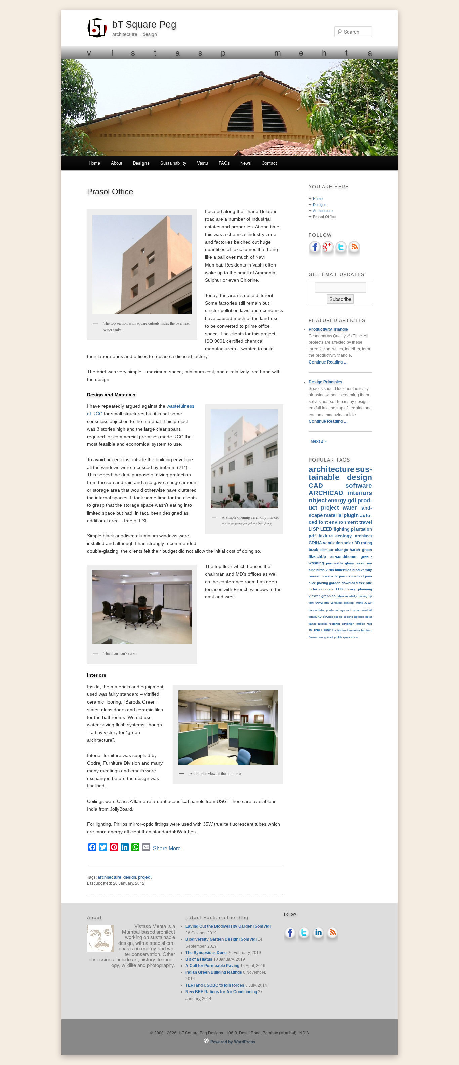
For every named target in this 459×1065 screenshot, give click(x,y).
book (313, 549)
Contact (269, 163)
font (323, 522)
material (333, 515)
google (338, 616)
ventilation (333, 543)
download (350, 583)
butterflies (343, 570)
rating (366, 543)
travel (365, 522)
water (350, 508)
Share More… (169, 848)
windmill (367, 610)
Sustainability (173, 163)
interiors (360, 493)
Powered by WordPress (232, 1041)
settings (340, 610)
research (316, 576)
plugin (351, 515)
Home (94, 163)
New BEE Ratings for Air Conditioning (221, 991)
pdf (312, 535)
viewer (314, 596)
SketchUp (317, 556)
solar (348, 543)
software (358, 485)
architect (363, 536)
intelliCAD (315, 616)
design (129, 877)
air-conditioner (343, 556)
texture (326, 535)
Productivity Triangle (328, 329)
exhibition (348, 623)
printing (349, 602)
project (145, 877)
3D (357, 543)
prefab (338, 637)
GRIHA (315, 543)
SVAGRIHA (322, 602)
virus (330, 570)
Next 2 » (319, 441)
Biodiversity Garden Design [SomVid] (221, 939)
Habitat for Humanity (346, 630)
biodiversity (362, 570)
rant (348, 610)
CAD (316, 485)
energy (337, 500)
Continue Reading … (328, 362)
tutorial (322, 623)
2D (310, 630)
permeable (334, 563)
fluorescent (316, 637)
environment (343, 522)
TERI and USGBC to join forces (214, 985)
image (312, 623)
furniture (366, 630)
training (362, 596)
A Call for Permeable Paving (212, 965)
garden (334, 583)
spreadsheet (350, 637)
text (311, 602)
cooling (348, 616)
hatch (355, 550)
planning (365, 589)
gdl (352, 500)
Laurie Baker (317, 610)
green (367, 550)
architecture (109, 877)
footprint (334, 623)
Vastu (202, 163)
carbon (360, 623)
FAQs (224, 163)
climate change (334, 550)
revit (369, 623)
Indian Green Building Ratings (213, 972)
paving (322, 583)
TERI (317, 630)
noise (368, 616)
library (350, 589)
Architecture (323, 211)
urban (356, 610)
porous (344, 576)
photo (330, 610)
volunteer (336, 602)
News (245, 163)
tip (370, 596)
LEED (326, 529)
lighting (342, 529)
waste (359, 602)
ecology (343, 535)
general (328, 637)
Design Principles (325, 382)
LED (339, 589)
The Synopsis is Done (206, 952)
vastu (360, 563)
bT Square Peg (144, 24)
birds (320, 570)
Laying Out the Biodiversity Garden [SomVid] (228, 926)
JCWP (368, 602)
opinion (359, 616)
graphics (328, 596)
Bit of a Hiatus (198, 959)
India (313, 589)
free (362, 583)
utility (353, 596)
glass (349, 563)
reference (342, 596)
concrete (326, 589)
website (331, 576)
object (318, 500)
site (369, 583)
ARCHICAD (326, 492)
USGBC (326, 630)
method (357, 576)
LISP (314, 529)
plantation (361, 529)
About (116, 163)
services (328, 616)
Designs (141, 163)
